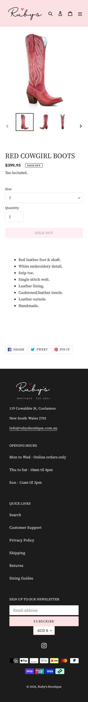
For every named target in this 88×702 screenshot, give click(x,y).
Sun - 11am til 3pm (25, 482)
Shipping (17, 552)
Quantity (12, 207)
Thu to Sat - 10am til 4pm (31, 469)
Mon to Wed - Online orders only (37, 457)
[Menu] (80, 13)
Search (15, 514)
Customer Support (25, 527)
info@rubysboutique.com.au (33, 428)
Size (8, 189)
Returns (16, 565)
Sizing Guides (21, 578)
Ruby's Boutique (49, 687)
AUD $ (42, 630)
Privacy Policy (21, 540)
